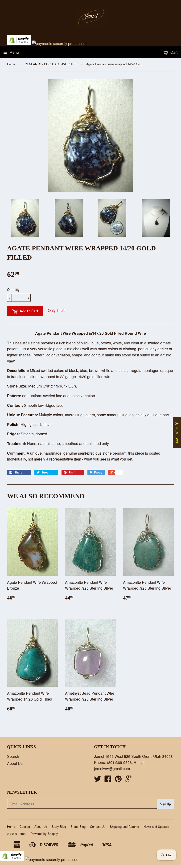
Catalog (25, 826)
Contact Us (97, 826)
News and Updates (156, 826)
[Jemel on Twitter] (97, 780)
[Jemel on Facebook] (107, 780)
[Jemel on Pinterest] (118, 780)
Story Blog (59, 826)
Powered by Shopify (44, 833)
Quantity (13, 289)
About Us (15, 763)
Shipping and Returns (124, 826)
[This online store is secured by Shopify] (19, 43)
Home (11, 64)
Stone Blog (78, 826)
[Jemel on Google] (128, 780)
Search (13, 756)
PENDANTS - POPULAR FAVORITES (51, 64)
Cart (173, 52)
